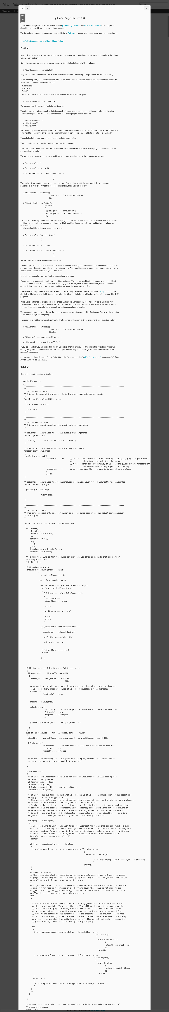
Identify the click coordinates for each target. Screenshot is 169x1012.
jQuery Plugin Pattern (71, 25)
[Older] (27, 8)
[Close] (146, 8)
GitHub (71, 33)
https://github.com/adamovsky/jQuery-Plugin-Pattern (42, 41)
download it (96, 357)
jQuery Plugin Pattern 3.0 (70, 18)
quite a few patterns (92, 25)
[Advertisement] (134, 55)
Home (18, 11)
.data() (101, 291)
